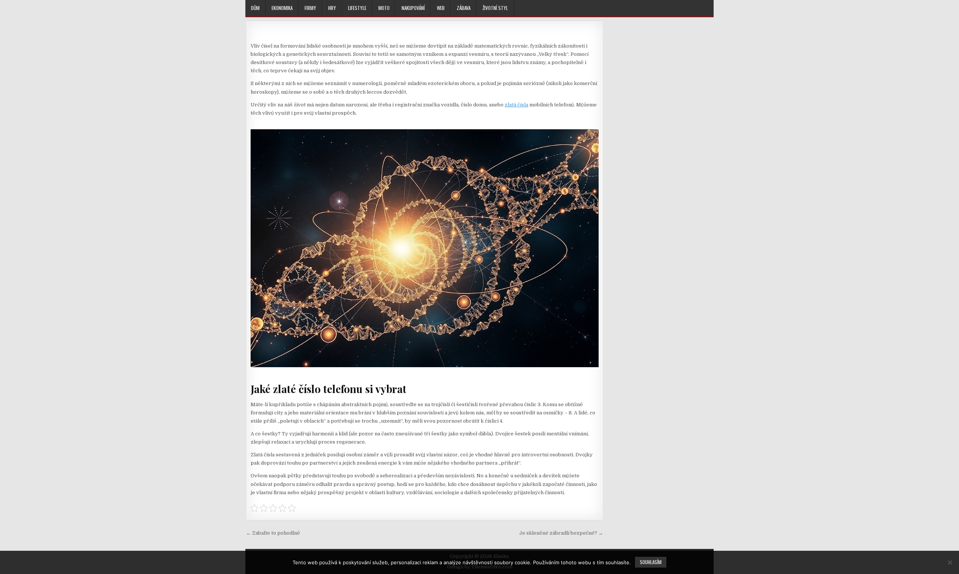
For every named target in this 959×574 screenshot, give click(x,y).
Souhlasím (651, 562)
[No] (949, 562)
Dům (255, 8)
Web (441, 8)
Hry (332, 8)
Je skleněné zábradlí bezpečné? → (561, 533)
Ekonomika (282, 8)
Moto (384, 8)
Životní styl (495, 8)
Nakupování (413, 8)
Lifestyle (357, 8)
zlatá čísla (516, 105)
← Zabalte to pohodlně (273, 533)
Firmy (310, 8)
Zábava (464, 8)
